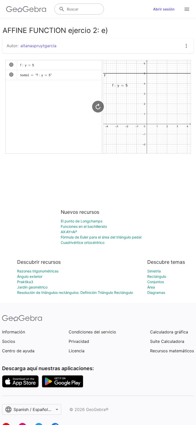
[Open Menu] (187, 9)
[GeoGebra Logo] (26, 9)
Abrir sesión (164, 9)
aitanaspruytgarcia (38, 45)
